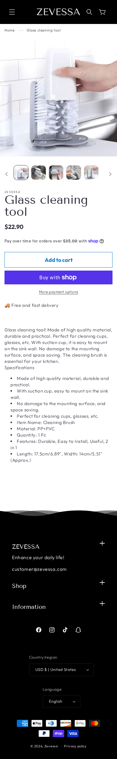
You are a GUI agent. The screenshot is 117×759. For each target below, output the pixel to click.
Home (9, 30)
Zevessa (51, 746)
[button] (12, 12)
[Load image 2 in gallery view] (38, 172)
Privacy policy (75, 746)
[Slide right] (110, 174)
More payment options (58, 291)
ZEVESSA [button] (26, 546)
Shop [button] (19, 585)
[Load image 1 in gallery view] (21, 172)
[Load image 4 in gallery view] (73, 172)
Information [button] (29, 606)
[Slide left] (6, 174)
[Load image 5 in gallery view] (91, 172)
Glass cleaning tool (44, 30)
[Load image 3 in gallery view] (56, 172)
